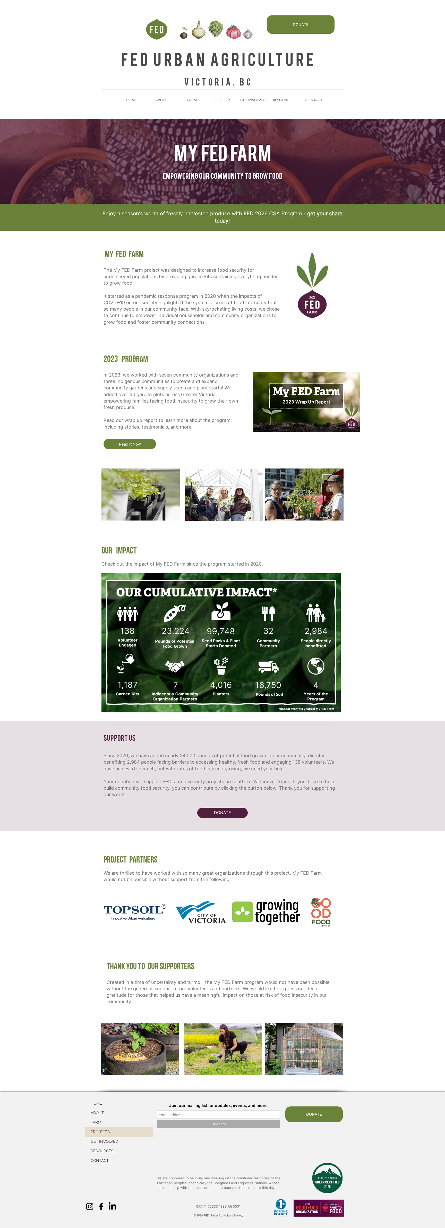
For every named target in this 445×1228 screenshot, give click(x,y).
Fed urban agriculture (218, 59)
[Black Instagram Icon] (90, 1206)
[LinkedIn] (112, 1206)
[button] (162, 100)
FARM (96, 1122)
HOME (96, 1103)
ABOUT (97, 1113)
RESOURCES (102, 1151)
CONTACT (100, 1160)
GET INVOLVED (104, 1141)
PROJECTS (100, 1132)
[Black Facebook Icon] (101, 1206)
